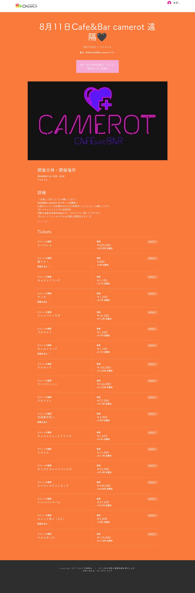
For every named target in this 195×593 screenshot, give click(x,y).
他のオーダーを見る (97, 68)
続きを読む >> (44, 221)
